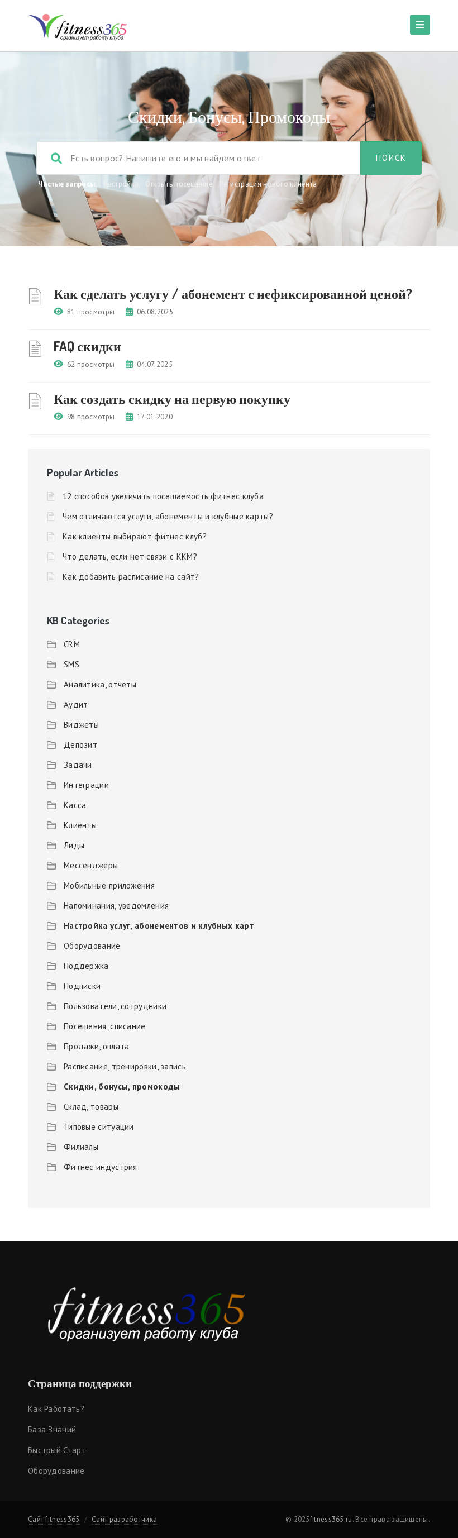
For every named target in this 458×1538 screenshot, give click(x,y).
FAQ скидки (87, 346)
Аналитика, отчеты (100, 684)
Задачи (78, 765)
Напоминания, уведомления (116, 905)
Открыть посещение (179, 184)
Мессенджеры (91, 865)
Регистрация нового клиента (268, 184)
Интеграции (86, 785)
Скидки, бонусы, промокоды (122, 1086)
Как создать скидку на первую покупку (172, 398)
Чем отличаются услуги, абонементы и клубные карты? (168, 516)
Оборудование (92, 945)
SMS (71, 664)
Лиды (74, 845)
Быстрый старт (57, 1450)
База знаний (52, 1429)
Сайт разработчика (124, 1519)
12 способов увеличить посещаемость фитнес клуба (163, 496)
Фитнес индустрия (100, 1167)
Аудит (76, 704)
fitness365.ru (331, 1519)
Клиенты (80, 825)
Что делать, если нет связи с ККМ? (130, 556)
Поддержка (86, 966)
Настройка (121, 184)
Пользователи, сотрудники (115, 1006)
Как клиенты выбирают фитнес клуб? (135, 536)
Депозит (80, 744)
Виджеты (81, 724)
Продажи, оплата (97, 1046)
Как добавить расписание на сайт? (131, 576)
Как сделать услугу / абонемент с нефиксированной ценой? (233, 293)
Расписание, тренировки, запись (125, 1066)
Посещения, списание (105, 1026)
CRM (72, 644)
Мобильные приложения (109, 885)
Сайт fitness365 (54, 1519)
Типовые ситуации (99, 1126)
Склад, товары (91, 1106)
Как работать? (56, 1408)
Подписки (82, 986)
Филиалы (81, 1146)
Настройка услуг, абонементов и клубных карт (159, 925)
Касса (75, 805)
